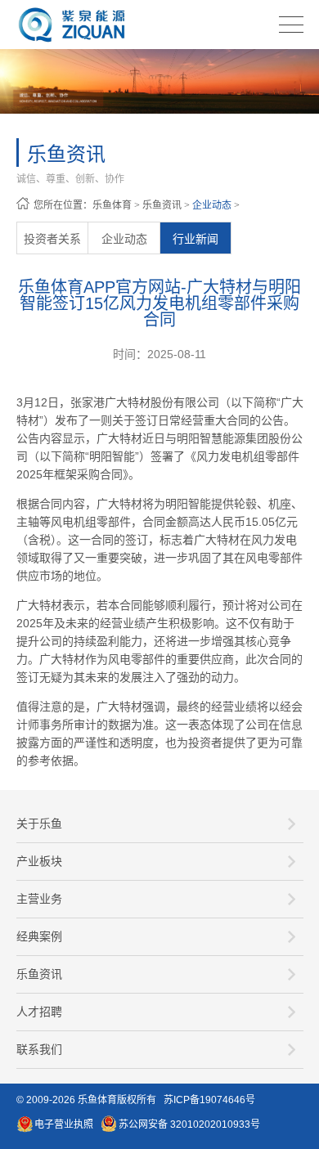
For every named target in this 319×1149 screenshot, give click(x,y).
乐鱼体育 (112, 205)
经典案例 (39, 936)
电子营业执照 (63, 1124)
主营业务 (39, 898)
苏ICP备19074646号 (209, 1100)
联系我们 (39, 1049)
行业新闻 (195, 238)
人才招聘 (39, 1011)
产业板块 (39, 861)
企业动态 (211, 205)
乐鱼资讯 (162, 205)
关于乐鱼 (39, 823)
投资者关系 (52, 238)
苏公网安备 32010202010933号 (189, 1124)
